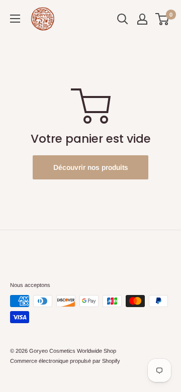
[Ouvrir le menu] (15, 19)
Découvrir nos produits (90, 167)
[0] (162, 19)
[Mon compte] (142, 19)
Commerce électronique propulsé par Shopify (65, 361)
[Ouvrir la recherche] (122, 19)
